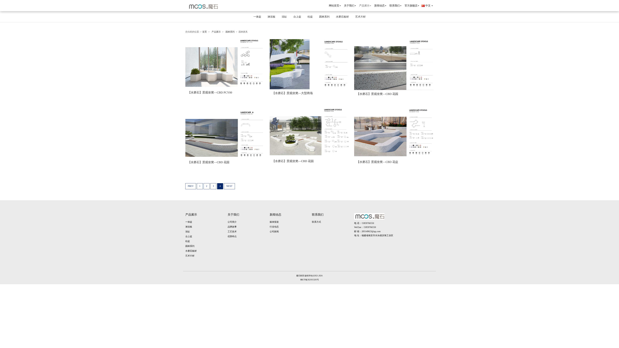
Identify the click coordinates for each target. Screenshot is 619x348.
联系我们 (318, 214)
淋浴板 (271, 16)
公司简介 (232, 222)
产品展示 (216, 32)
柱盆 (310, 16)
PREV (191, 186)
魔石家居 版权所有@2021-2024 (309, 276)
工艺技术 (232, 231)
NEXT (229, 186)
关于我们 (233, 214)
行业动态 (274, 227)
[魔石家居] (202, 6)
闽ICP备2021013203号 (309, 280)
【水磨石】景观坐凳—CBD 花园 (377, 94)
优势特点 (232, 236)
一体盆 (257, 16)
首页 (204, 32)
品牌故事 (232, 227)
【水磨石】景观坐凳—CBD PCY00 (210, 92)
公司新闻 (274, 231)
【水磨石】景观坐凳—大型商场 (292, 93)
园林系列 (324, 16)
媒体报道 (274, 222)
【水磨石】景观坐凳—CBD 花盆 (377, 162)
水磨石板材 (342, 16)
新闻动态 (275, 214)
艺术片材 (360, 16)
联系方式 (316, 222)
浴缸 (284, 16)
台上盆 (297, 16)
